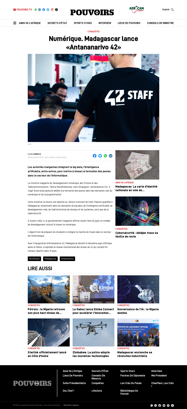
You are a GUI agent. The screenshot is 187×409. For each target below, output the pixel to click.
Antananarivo (67, 259)
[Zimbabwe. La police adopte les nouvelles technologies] (94, 332)
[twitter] (48, 9)
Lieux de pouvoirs (129, 23)
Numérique (34, 259)
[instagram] (52, 9)
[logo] (92, 12)
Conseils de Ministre (98, 377)
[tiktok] (56, 9)
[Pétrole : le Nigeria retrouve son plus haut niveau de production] (49, 289)
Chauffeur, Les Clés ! (162, 385)
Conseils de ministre (160, 23)
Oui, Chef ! (68, 390)
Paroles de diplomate (132, 375)
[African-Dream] (136, 9)
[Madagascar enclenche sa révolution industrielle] (138, 332)
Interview (105, 23)
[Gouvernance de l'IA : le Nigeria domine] (138, 289)
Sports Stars (83, 23)
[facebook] (43, 9)
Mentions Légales (71, 405)
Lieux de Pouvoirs (73, 375)
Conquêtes (94, 32)
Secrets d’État (57, 23)
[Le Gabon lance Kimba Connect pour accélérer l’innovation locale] (94, 289)
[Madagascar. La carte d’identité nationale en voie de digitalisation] (137, 165)
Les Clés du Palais (131, 383)
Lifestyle (97, 390)
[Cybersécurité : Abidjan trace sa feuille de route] (137, 211)
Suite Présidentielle (74, 383)
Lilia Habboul (34, 154)
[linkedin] (39, 9)
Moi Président (159, 375)
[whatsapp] (35, 9)
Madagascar (50, 259)
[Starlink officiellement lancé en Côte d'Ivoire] (49, 332)
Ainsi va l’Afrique (30, 23)
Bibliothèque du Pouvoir (129, 392)
